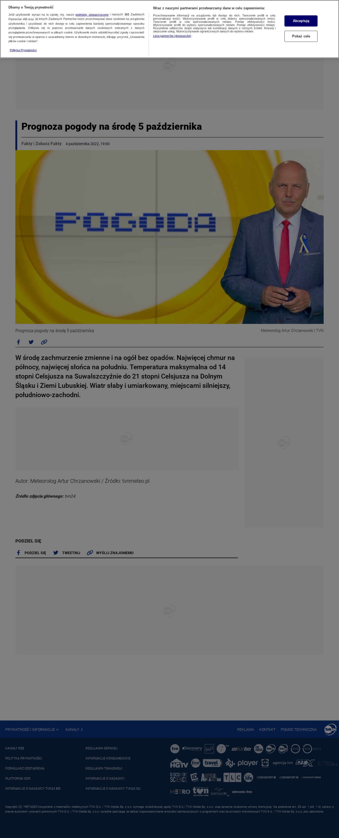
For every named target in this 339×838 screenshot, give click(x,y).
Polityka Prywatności (23, 50)
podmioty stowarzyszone (91, 14)
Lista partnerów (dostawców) (172, 35)
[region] (169, 29)
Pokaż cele (301, 36)
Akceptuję (301, 21)
